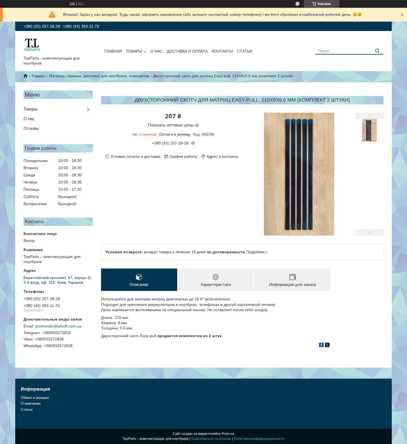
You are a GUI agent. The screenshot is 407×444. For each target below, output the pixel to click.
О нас (156, 51)
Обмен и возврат (35, 398)
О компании (30, 403)
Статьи (244, 51)
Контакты (222, 51)
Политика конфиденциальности (259, 439)
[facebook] (321, 346)
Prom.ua (227, 434)
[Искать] (377, 51)
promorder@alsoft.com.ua (58, 326)
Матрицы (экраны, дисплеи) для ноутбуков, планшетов (99, 76)
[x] (327, 346)
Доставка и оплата (187, 51)
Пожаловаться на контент (210, 439)
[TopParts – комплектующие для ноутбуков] (32, 44)
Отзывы (31, 128)
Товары (134, 51)
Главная (113, 51)
